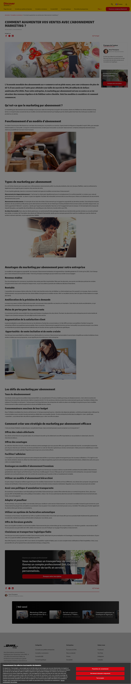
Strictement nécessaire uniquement (100, 673)
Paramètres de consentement (100, 669)
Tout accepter (100, 678)
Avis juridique (13, 682)
